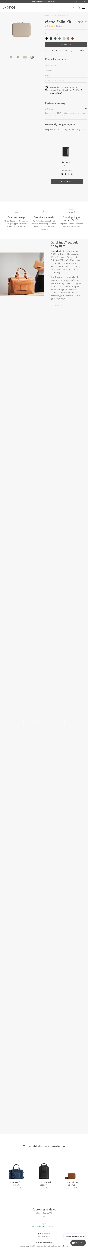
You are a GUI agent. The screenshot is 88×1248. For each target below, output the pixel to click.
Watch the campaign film (43, 722)
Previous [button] (11, 30)
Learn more (59, 306)
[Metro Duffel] (16, 1168)
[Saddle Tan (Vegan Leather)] (68, 38)
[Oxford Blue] (65, 174)
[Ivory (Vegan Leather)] (64, 38)
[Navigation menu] (83, 7)
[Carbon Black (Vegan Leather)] (46, 38)
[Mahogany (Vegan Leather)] (72, 38)
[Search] (69, 8)
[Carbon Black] (62, 174)
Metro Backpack (61, 251)
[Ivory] (68, 174)
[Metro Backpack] (44, 1168)
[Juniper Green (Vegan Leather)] (55, 38)
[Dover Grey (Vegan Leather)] (59, 38)
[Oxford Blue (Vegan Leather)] (51, 38)
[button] (54, 26)
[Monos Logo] (9, 7)
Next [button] (32, 30)
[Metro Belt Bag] (72, 1168)
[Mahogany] (72, 174)
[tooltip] (51, 1243)
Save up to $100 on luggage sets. (44, 1)
